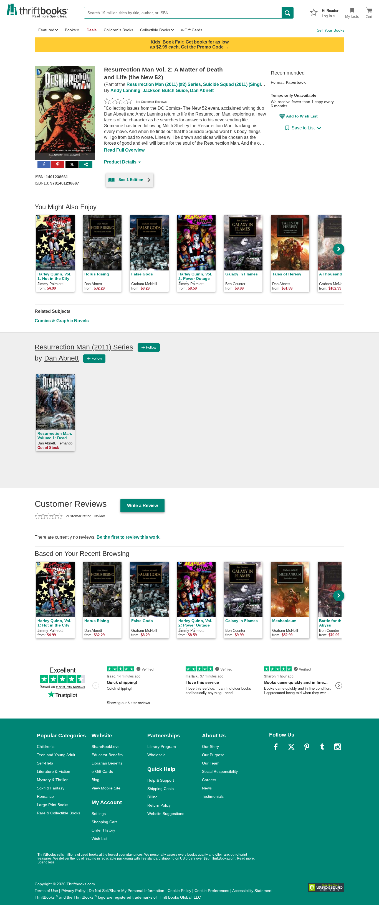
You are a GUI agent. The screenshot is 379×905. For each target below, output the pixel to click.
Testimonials (213, 796)
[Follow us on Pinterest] (307, 746)
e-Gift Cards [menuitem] (191, 30)
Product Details (120, 162)
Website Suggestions (165, 813)
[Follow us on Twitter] (291, 746)
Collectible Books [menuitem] (155, 30)
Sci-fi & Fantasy (50, 788)
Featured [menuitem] (46, 30)
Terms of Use (46, 890)
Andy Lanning (125, 90)
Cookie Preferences (211, 890)
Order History (103, 830)
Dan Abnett (202, 90)
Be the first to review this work (128, 537)
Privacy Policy (73, 890)
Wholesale (156, 755)
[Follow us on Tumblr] (322, 746)
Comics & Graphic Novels (62, 320)
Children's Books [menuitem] (118, 30)
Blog (95, 780)
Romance (45, 796)
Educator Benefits (107, 755)
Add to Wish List (302, 116)
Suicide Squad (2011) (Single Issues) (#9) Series (253, 84)
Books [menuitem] (70, 30)
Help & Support (160, 780)
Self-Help (45, 763)
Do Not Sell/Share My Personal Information (126, 890)
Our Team (210, 763)
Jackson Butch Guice (165, 90)
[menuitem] (330, 11)
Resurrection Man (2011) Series (84, 347)
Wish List (99, 838)
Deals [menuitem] (92, 30)
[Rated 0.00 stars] (118, 101)
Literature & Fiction (53, 771)
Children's (45, 746)
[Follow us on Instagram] (337, 746)
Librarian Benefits (107, 763)
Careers (209, 780)
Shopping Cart (104, 822)
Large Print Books (52, 804)
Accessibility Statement (252, 890)
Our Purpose (213, 755)
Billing (152, 797)
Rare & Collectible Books (58, 813)
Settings (99, 813)
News (207, 788)
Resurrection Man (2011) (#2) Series (164, 84)
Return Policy (159, 805)
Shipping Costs (160, 788)
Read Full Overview (124, 150)
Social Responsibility (220, 771)
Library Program (161, 746)
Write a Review (142, 505)
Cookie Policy (179, 890)
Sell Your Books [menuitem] (330, 30)
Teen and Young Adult (56, 755)
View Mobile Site (106, 788)
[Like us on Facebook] (275, 746)
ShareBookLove (106, 746)
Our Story (210, 746)
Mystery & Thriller (52, 780)
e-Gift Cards (102, 771)
